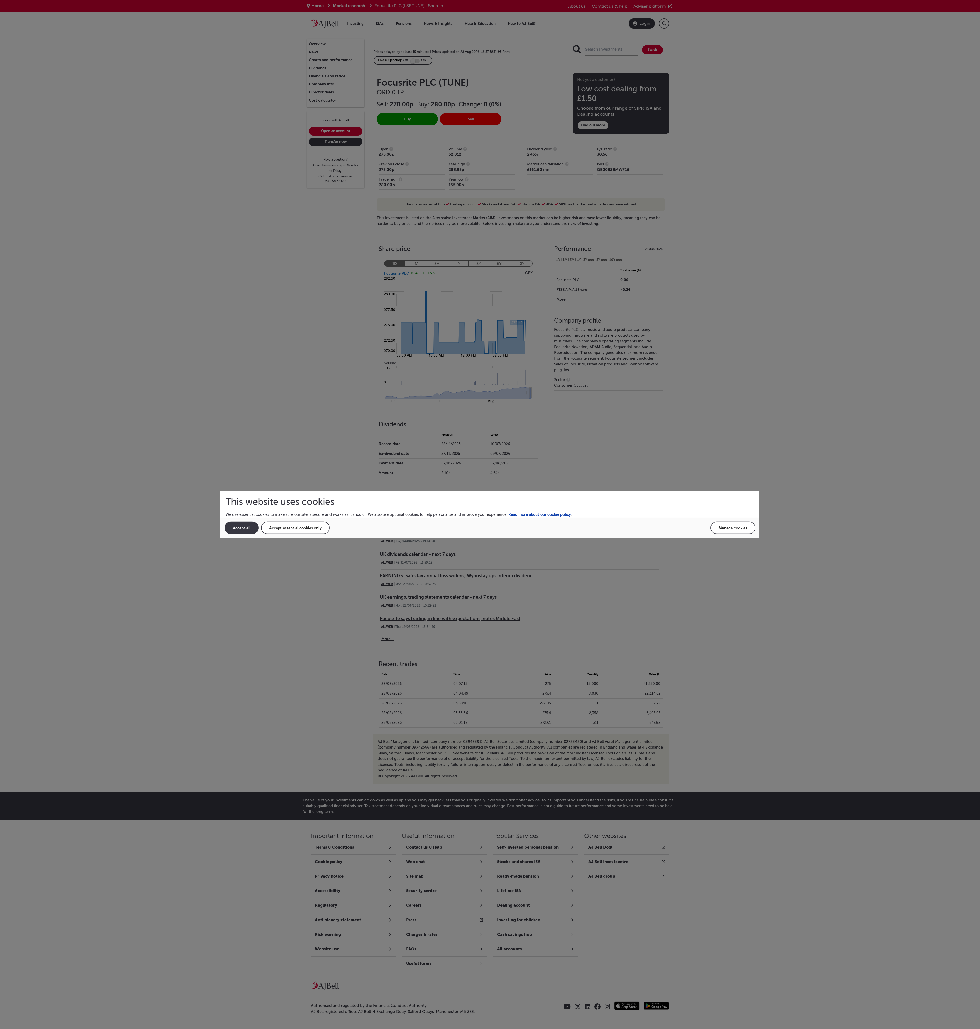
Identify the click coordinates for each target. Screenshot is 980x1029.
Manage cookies (733, 527)
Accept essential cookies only (295, 527)
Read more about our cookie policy (539, 514)
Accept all (241, 527)
